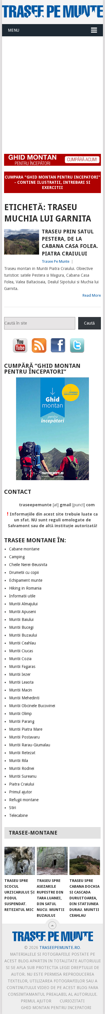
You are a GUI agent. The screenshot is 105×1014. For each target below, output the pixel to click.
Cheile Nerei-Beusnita (28, 564)
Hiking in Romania (25, 588)
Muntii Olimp (20, 713)
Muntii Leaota (21, 682)
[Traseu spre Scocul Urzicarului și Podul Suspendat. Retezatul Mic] (19, 861)
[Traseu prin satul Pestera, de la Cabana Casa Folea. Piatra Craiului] (21, 242)
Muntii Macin (20, 690)
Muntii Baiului (21, 619)
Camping (17, 556)
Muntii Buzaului (23, 635)
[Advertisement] (52, 91)
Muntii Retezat (22, 752)
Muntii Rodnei (21, 768)
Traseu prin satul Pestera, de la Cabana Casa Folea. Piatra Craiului (70, 242)
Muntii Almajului (23, 603)
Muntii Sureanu (22, 776)
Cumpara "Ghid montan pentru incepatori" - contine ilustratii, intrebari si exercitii (52, 182)
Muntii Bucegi (21, 627)
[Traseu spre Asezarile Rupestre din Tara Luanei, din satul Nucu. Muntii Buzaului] (52, 861)
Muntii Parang (21, 721)
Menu (13, 30)
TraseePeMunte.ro (59, 947)
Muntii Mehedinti (24, 698)
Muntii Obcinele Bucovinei (32, 705)
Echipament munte (25, 580)
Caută (89, 323)
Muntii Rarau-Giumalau (29, 745)
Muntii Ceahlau (22, 643)
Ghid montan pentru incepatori (56, 1007)
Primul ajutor (20, 792)
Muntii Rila (18, 760)
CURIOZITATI (72, 1001)
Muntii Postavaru (24, 737)
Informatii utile (22, 596)
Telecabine (18, 815)
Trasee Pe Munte (55, 261)
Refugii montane (23, 799)
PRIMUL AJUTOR (36, 1001)
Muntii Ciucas (21, 651)
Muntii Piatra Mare (25, 729)
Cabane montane (24, 549)
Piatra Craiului (21, 784)
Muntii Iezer (20, 674)
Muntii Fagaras (22, 666)
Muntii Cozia (20, 658)
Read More (92, 295)
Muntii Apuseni (22, 611)
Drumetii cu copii (24, 572)
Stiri (12, 807)
